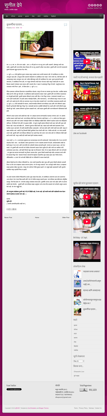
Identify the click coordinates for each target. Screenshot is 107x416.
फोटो (39, 16)
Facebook (92, 5)
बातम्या (20, 16)
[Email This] (7, 209)
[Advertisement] (88, 35)
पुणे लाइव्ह (76, 376)
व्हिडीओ (53, 16)
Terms (76, 408)
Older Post (65, 217)
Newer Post (8, 217)
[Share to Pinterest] (15, 209)
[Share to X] (11, 209)
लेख (33, 16)
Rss (100, 5)
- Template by (28, 408)
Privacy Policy (83, 408)
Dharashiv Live (79, 371)
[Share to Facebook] (13, 209)
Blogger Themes (44, 408)
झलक (27, 16)
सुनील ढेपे (13, 5)
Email (89, 5)
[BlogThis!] (9, 209)
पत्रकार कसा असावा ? (91, 272)
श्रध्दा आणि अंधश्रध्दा (91, 291)
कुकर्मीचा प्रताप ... (90, 309)
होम (7, 16)
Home (37, 217)
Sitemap (91, 408)
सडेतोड (46, 16)
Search (100, 16)
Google (95, 5)
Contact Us (98, 408)
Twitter (98, 5)
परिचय (13, 16)
